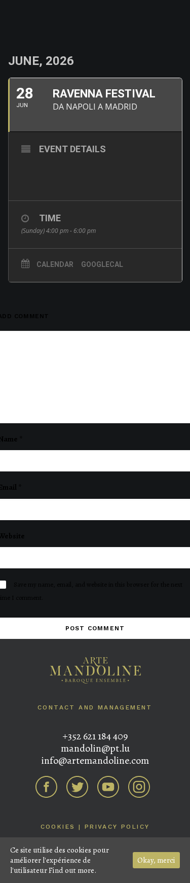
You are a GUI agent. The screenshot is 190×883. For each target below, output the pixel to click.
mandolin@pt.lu (95, 748)
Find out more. (72, 870)
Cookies (58, 826)
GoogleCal (102, 264)
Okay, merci (156, 860)
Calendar (54, 264)
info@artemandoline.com (95, 760)
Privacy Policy (117, 826)
